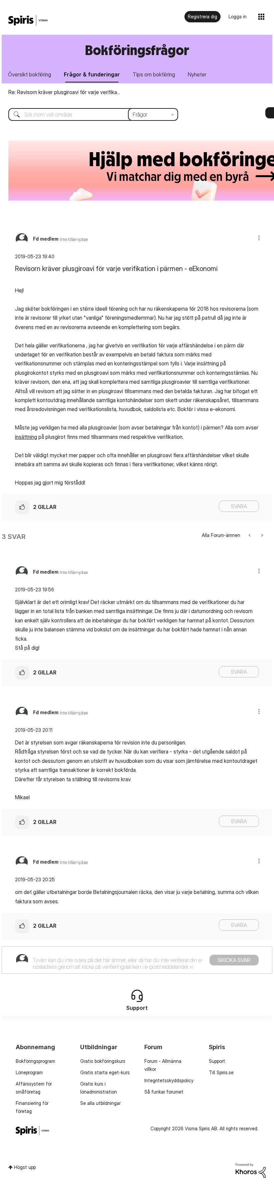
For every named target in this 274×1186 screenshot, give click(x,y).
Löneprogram (29, 1072)
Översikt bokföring (29, 74)
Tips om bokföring (154, 74)
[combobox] (88, 114)
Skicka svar (234, 960)
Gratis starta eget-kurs (105, 1072)
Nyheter (197, 74)
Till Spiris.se (221, 1072)
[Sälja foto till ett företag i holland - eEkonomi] (250, 535)
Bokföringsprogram (35, 1061)
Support (217, 1061)
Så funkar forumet (163, 1092)
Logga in (238, 16)
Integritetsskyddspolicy (168, 1080)
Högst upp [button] (25, 1167)
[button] (259, 238)
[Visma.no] (28, 20)
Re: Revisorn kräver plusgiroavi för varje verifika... (64, 92)
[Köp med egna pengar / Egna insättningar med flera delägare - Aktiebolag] (261, 535)
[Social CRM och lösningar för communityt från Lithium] (251, 1170)
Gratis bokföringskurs (102, 1061)
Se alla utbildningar (100, 1103)
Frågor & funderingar (92, 74)
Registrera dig (202, 16)
